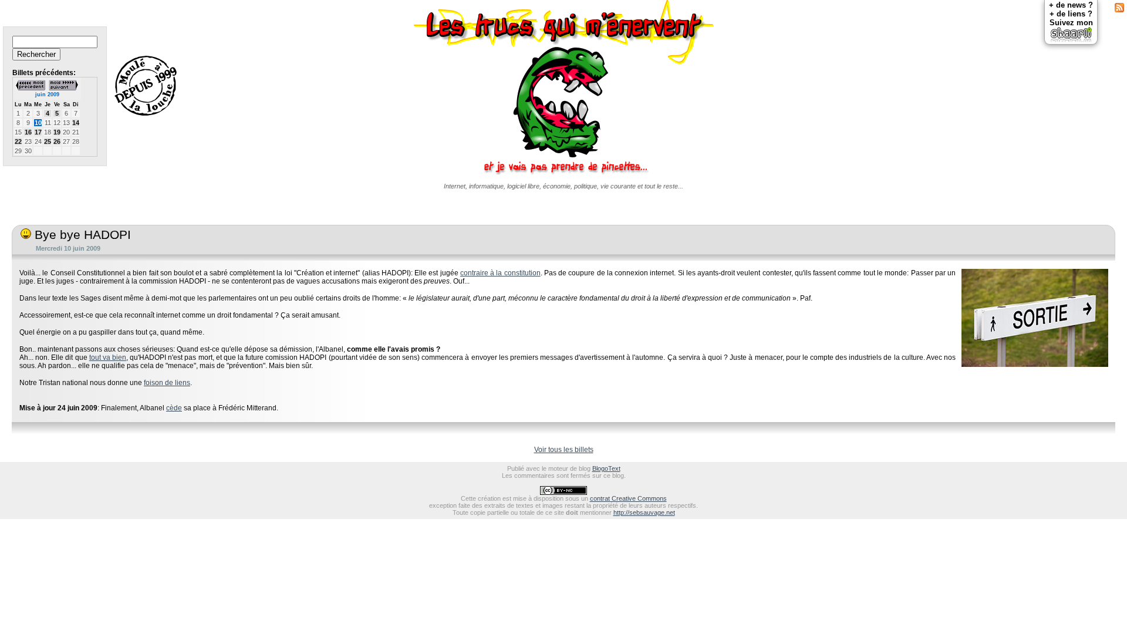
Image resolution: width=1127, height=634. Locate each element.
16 (28, 132)
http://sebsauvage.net (644, 512)
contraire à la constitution (500, 273)
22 (18, 141)
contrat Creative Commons (628, 498)
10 (38, 122)
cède (174, 408)
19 (56, 132)
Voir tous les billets (563, 450)
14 (75, 122)
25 (47, 141)
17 (38, 132)
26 (56, 141)
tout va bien (107, 357)
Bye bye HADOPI (81, 235)
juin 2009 (47, 94)
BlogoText (606, 468)
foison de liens (167, 383)
